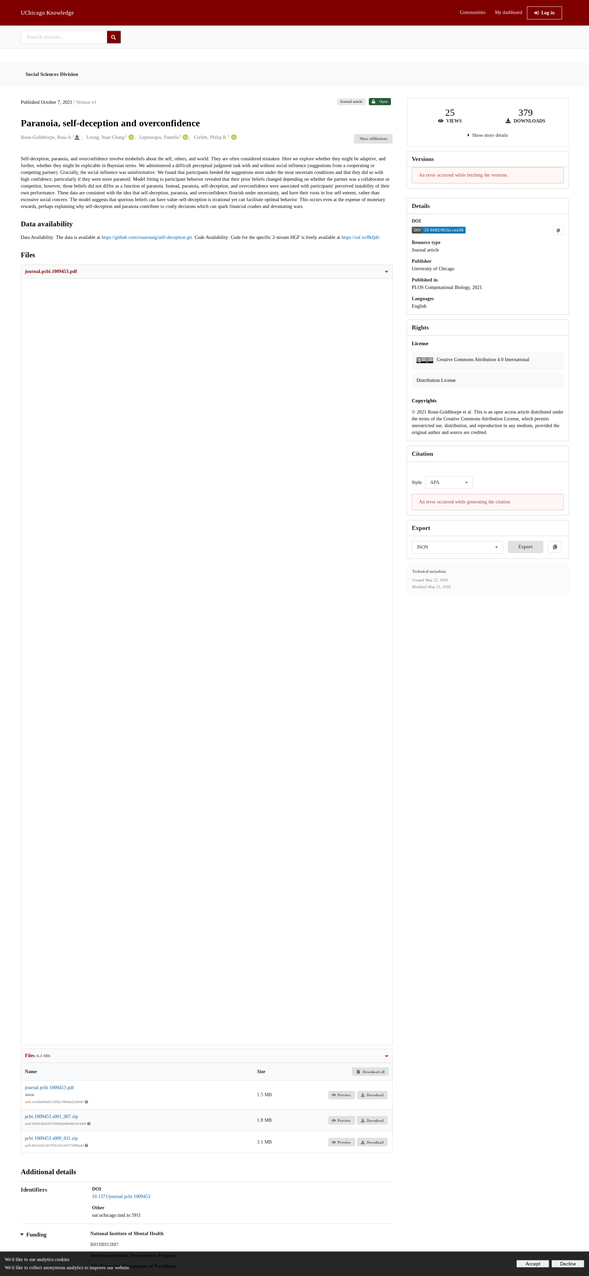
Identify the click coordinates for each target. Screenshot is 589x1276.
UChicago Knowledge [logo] (47, 13)
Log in (548, 12)
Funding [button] (36, 1234)
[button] (207, 272)
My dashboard (508, 12)
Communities (472, 12)
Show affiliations (373, 138)
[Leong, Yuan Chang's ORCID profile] (130, 137)
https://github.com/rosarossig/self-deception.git (147, 237)
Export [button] (525, 546)
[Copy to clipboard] (558, 230)
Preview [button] (344, 1095)
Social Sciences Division (52, 74)
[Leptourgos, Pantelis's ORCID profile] (184, 137)
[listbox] (449, 482)
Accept (533, 1263)
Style (417, 482)
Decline (568, 1263)
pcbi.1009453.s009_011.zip (51, 1138)
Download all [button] (373, 1072)
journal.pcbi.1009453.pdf (49, 1087)
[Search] (114, 37)
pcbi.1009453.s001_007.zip (51, 1116)
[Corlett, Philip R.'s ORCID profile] (233, 137)
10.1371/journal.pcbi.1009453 (121, 1196)
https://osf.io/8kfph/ (361, 237)
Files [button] (37, 1055)
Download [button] (375, 1095)
